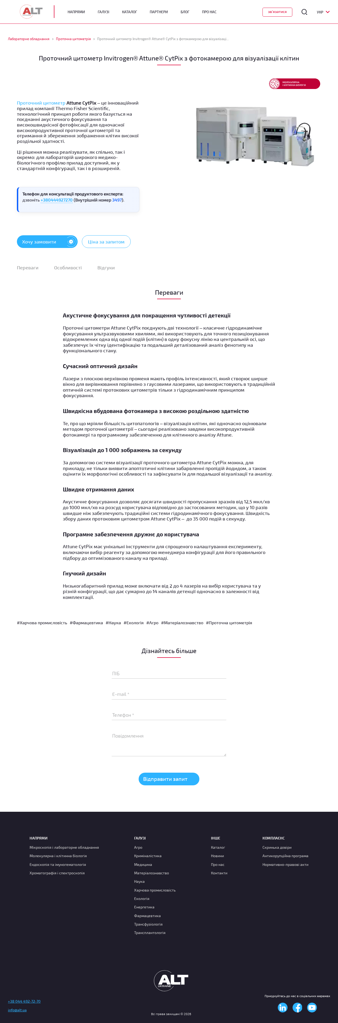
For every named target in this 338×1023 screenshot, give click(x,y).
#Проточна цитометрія (229, 622)
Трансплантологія (150, 932)
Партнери (159, 12)
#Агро (152, 622)
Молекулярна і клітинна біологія (58, 855)
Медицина (143, 864)
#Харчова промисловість (42, 622)
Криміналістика (148, 855)
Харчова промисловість (155, 890)
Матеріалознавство (151, 873)
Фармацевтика (147, 915)
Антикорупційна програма (285, 855)
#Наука (113, 622)
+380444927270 (57, 199)
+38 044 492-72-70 (24, 1001)
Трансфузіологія (148, 924)
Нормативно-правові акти (285, 864)
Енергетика (144, 907)
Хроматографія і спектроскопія (57, 873)
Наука (139, 881)
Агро (138, 847)
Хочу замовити (39, 242)
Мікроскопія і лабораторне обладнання (64, 847)
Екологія (141, 898)
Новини (217, 855)
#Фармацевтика (86, 622)
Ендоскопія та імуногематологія (58, 864)
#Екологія (134, 622)
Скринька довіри (277, 847)
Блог (185, 12)
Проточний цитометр (41, 103)
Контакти (219, 873)
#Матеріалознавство (182, 622)
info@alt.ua (17, 1010)
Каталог (129, 12)
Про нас (217, 864)
